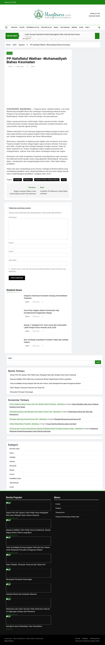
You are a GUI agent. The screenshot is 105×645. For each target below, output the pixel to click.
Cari (10, 358)
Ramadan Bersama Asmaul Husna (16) (67, 419)
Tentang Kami (60, 512)
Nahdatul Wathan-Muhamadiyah (47, 179)
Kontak (57, 504)
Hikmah (74, 27)
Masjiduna (28, 179)
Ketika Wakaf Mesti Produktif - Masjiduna (24, 424)
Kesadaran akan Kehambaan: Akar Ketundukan (24, 626)
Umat (64, 179)
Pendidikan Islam (32, 27)
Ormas (56, 27)
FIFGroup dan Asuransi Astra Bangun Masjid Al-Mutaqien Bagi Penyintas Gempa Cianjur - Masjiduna (46, 428)
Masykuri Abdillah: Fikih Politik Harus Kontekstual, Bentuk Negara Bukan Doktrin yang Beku (40, 379)
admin (10, 66)
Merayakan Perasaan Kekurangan (21, 392)
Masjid (22, 27)
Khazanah (13, 466)
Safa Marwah (65, 27)
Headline (17, 179)
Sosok (81, 27)
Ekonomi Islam (46, 27)
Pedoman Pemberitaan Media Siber (67, 517)
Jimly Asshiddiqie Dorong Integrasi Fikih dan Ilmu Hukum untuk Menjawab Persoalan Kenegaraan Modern (45, 383)
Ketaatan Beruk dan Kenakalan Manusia (21, 594)
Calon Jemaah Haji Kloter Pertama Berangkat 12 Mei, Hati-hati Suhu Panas (52, 34)
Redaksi (58, 508)
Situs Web (12, 260)
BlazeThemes (9, 641)
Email (11, 251)
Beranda (14, 27)
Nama (11, 243)
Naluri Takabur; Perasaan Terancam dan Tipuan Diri (27, 387)
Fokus (87, 27)
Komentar (13, 217)
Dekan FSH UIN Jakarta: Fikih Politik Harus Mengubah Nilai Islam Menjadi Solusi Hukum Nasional (43, 375)
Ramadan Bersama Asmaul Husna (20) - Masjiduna (28, 419)
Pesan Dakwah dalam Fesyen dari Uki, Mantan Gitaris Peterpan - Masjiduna (37, 404)
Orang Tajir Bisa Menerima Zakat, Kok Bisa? (61, 424)
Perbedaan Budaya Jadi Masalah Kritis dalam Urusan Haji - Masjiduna (35, 411)
